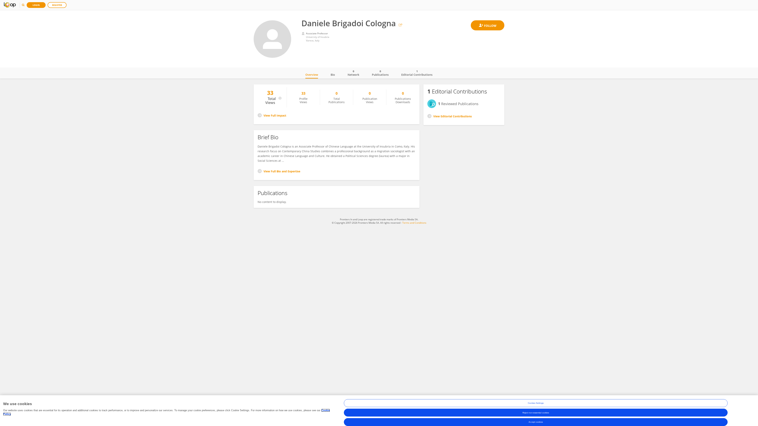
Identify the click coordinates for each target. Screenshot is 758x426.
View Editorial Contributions (452, 116)
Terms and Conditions (414, 222)
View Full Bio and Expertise (282, 171)
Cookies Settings (536, 403)
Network (353, 73)
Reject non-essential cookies (536, 412)
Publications (380, 73)
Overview (311, 75)
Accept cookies (536, 422)
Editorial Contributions (416, 73)
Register (57, 5)
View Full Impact (275, 115)
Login (36, 5)
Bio (333, 75)
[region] (379, 410)
